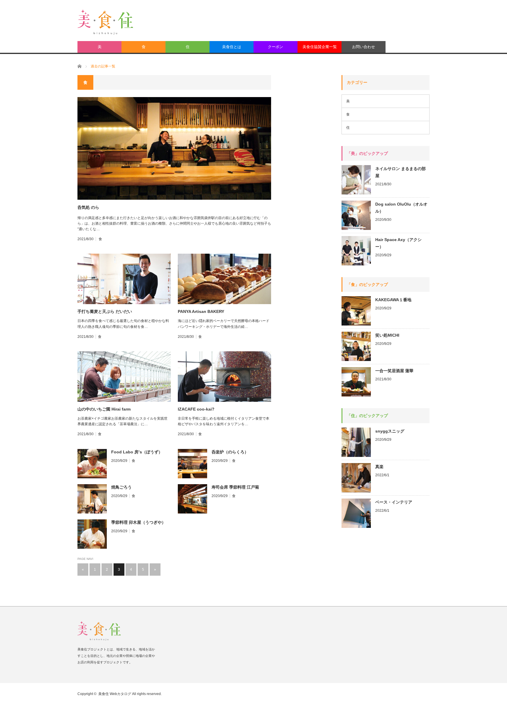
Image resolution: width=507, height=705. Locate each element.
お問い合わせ (363, 47)
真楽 (379, 466)
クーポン (275, 47)
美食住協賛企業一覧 (319, 47)
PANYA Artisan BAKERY (201, 311)
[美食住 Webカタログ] (105, 22)
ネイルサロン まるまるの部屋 (400, 172)
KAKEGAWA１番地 (393, 299)
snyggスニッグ (389, 431)
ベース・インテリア (393, 502)
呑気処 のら (88, 207)
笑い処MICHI (387, 335)
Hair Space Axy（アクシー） (398, 243)
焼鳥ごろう (121, 487)
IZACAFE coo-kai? (196, 409)
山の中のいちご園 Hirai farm (104, 409)
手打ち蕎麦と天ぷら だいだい (104, 311)
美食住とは (231, 47)
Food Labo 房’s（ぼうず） (137, 452)
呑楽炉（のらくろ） (230, 452)
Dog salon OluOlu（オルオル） (401, 207)
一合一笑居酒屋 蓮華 (394, 370)
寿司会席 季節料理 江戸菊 (235, 487)
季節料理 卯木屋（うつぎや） (138, 522)
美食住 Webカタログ (114, 694)
